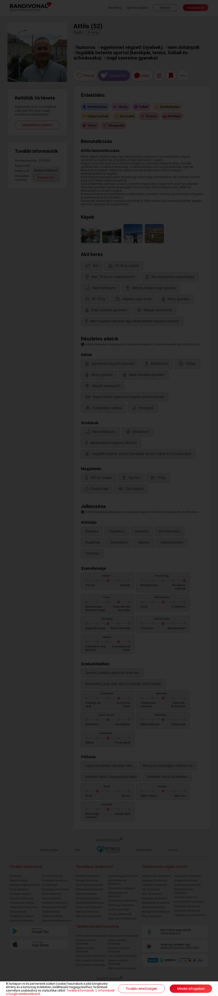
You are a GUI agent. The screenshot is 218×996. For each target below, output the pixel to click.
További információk (80, 990)
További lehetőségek (141, 989)
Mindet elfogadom (191, 989)
